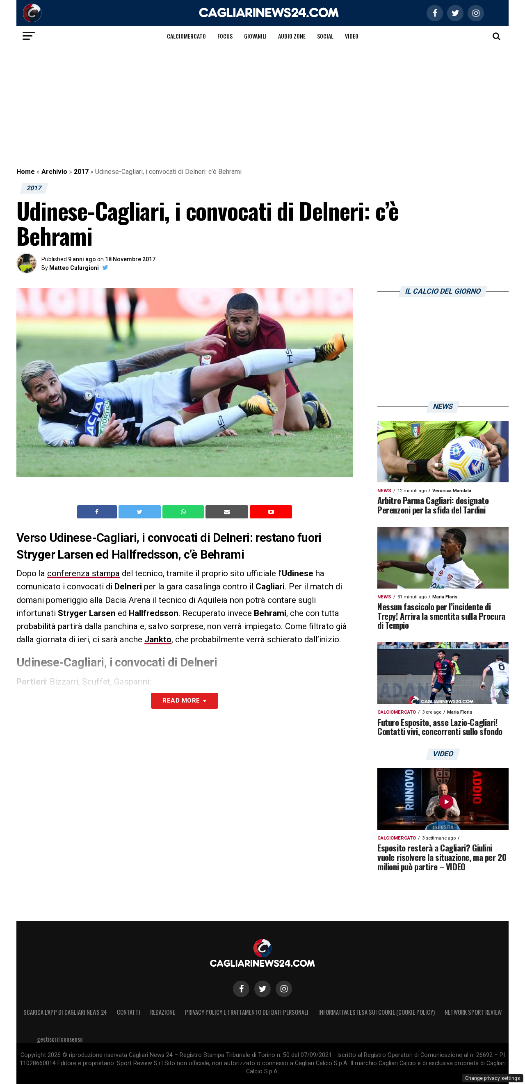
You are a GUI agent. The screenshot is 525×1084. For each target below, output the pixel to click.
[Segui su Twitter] (262, 989)
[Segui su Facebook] (241, 989)
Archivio (54, 172)
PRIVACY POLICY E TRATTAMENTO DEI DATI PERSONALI (246, 1012)
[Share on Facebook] (98, 511)
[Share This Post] (184, 511)
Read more (181, 700)
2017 (81, 172)
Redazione (162, 1012)
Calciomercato (186, 36)
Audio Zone (292, 36)
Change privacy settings (492, 1078)
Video (351, 36)
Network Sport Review (473, 1012)
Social (325, 36)
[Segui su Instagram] (284, 989)
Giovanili (255, 36)
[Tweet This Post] (140, 511)
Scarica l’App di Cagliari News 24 (65, 1012)
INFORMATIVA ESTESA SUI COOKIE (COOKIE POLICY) (376, 1012)
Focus (225, 36)
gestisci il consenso (60, 1039)
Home (25, 172)
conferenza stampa (83, 573)
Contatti (128, 1012)
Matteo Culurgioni (74, 268)
